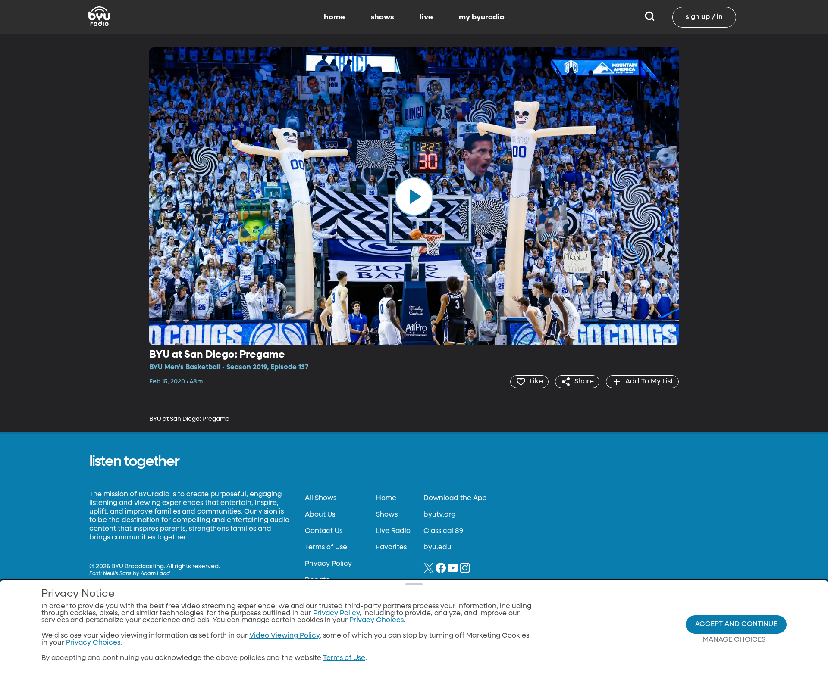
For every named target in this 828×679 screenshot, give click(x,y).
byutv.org (439, 514)
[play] (414, 196)
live (426, 17)
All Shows (320, 498)
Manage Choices (734, 639)
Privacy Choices (93, 642)
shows (382, 17)
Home (386, 498)
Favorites (391, 547)
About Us (320, 514)
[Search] (649, 17)
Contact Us (323, 531)
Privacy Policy (328, 564)
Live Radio (393, 531)
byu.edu (437, 547)
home (334, 17)
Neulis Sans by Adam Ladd (136, 573)
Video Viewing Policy (284, 635)
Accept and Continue (736, 624)
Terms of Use (326, 547)
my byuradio (482, 17)
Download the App (454, 498)
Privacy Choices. (377, 620)
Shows (387, 514)
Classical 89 (443, 531)
